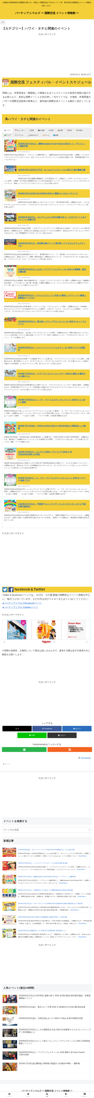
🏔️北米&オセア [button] (32, 135)
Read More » (82, 856)
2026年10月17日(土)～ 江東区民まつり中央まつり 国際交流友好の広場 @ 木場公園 (45, 890)
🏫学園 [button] (60, 130)
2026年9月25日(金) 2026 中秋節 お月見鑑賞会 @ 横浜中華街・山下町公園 (42, 917)
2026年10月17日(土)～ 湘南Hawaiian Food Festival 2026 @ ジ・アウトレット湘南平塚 (47, 876)
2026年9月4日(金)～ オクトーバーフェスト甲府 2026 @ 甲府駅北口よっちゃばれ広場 (46, 850)
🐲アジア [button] (7, 135)
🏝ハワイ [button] (7, 130)
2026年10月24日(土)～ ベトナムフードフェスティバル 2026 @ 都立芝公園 (42, 863)
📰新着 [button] (31, 130)
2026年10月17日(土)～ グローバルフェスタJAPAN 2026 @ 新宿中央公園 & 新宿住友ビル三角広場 (50, 903)
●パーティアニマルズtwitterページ (20, 607)
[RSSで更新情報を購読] (69, 749)
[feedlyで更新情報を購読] (24, 749)
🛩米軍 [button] (51, 130)
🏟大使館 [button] (41, 130)
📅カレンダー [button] (20, 130)
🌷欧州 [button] (69, 130)
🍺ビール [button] (45, 135)
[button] (62, 735)
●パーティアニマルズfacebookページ (21, 603)
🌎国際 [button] (55, 135)
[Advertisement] (47, 53)
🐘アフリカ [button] (19, 135)
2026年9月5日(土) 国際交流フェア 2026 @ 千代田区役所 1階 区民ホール (42, 930)
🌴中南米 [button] (79, 130)
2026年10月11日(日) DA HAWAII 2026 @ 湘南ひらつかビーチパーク (48, 193)
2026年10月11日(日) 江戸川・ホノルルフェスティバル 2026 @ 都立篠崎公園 (51, 170)
